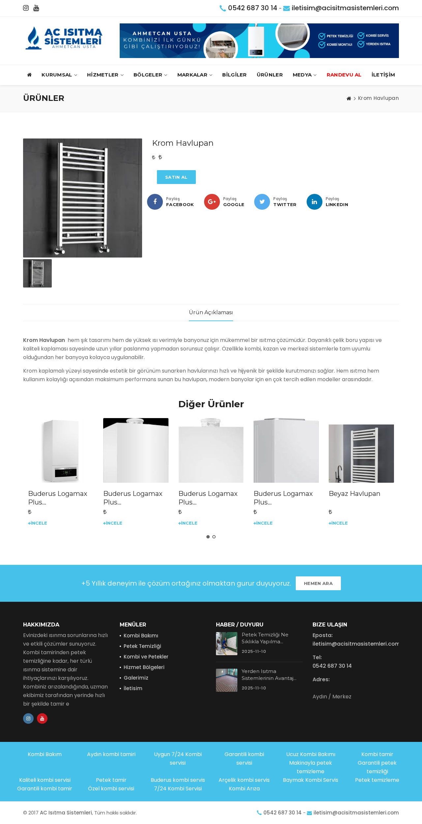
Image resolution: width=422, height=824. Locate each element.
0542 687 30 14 (252, 8)
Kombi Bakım (45, 754)
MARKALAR (192, 75)
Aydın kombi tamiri (111, 754)
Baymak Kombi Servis (310, 780)
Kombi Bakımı (141, 635)
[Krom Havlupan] (82, 198)
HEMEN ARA (318, 583)
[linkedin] (314, 202)
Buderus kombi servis (178, 780)
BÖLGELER (148, 75)
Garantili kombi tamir (44, 788)
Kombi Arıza (244, 788)
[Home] (349, 98)
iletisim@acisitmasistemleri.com (345, 8)
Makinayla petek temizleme (310, 767)
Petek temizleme (377, 780)
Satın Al (176, 177)
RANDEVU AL (344, 75)
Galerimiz (136, 677)
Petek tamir (111, 780)
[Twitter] (262, 202)
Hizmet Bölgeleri (144, 667)
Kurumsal (57, 75)
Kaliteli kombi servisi (45, 780)
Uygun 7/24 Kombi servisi (178, 758)
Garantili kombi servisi (244, 758)
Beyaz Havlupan (354, 494)
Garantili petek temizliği (377, 767)
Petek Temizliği (142, 646)
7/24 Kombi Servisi (178, 788)
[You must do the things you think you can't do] (226, 643)
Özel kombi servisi (111, 788)
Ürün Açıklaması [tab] (211, 312)
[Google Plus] (212, 202)
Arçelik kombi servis (244, 780)
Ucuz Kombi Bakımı (310, 754)
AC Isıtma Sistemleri (66, 812)
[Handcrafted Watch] (60, 450)
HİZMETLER (103, 75)
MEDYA (302, 75)
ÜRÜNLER (270, 75)
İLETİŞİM (383, 75)
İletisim (133, 688)
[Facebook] (155, 202)
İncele (39, 523)
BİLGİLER (234, 75)
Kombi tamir (377, 754)
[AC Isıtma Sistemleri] (66, 38)
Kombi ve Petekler (146, 656)
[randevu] (259, 40)
